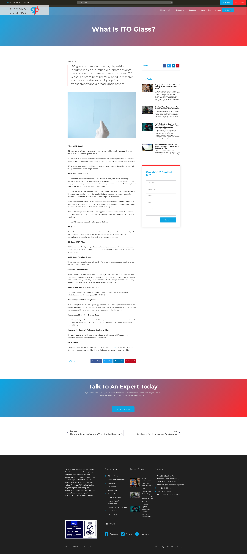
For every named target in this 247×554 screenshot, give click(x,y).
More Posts (147, 79)
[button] (96, 361)
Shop (203, 10)
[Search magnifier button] (171, 2)
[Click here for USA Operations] (7, 2)
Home (162, 10)
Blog (209, 10)
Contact (217, 10)
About (170, 10)
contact (113, 347)
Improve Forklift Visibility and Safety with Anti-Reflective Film (167, 86)
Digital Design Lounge (174, 547)
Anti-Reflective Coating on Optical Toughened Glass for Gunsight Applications (166, 126)
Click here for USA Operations (19, 2)
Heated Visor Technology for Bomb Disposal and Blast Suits (167, 108)
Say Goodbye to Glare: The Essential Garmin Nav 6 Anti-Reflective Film (167, 146)
